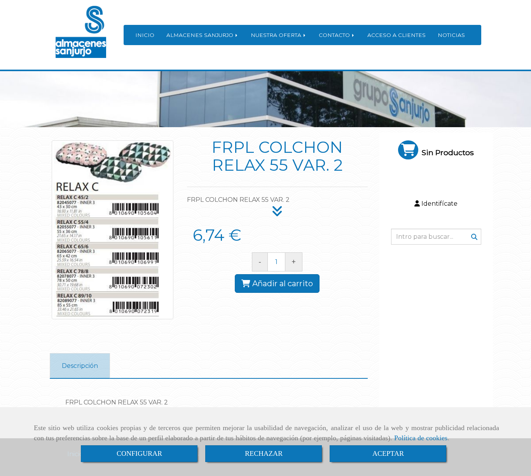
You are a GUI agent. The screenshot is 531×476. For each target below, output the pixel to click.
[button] (436, 204)
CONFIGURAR (139, 453)
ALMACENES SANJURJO (200, 35)
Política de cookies (420, 438)
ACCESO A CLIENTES (396, 35)
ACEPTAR (388, 453)
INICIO (144, 35)
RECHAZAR (264, 453)
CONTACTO (335, 35)
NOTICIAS (451, 35)
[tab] (80, 365)
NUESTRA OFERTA (277, 35)
